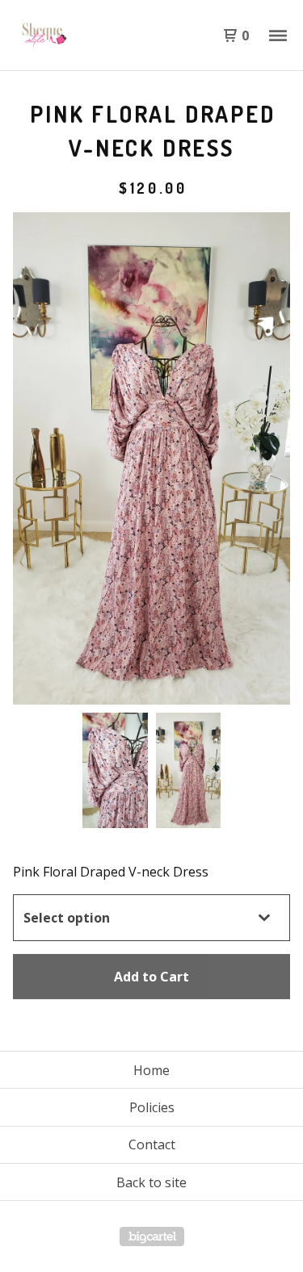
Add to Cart (151, 976)
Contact (151, 1144)
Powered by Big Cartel (152, 1236)
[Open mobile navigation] (278, 35)
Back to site (151, 1182)
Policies (152, 1107)
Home (151, 1070)
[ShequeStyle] (82, 35)
